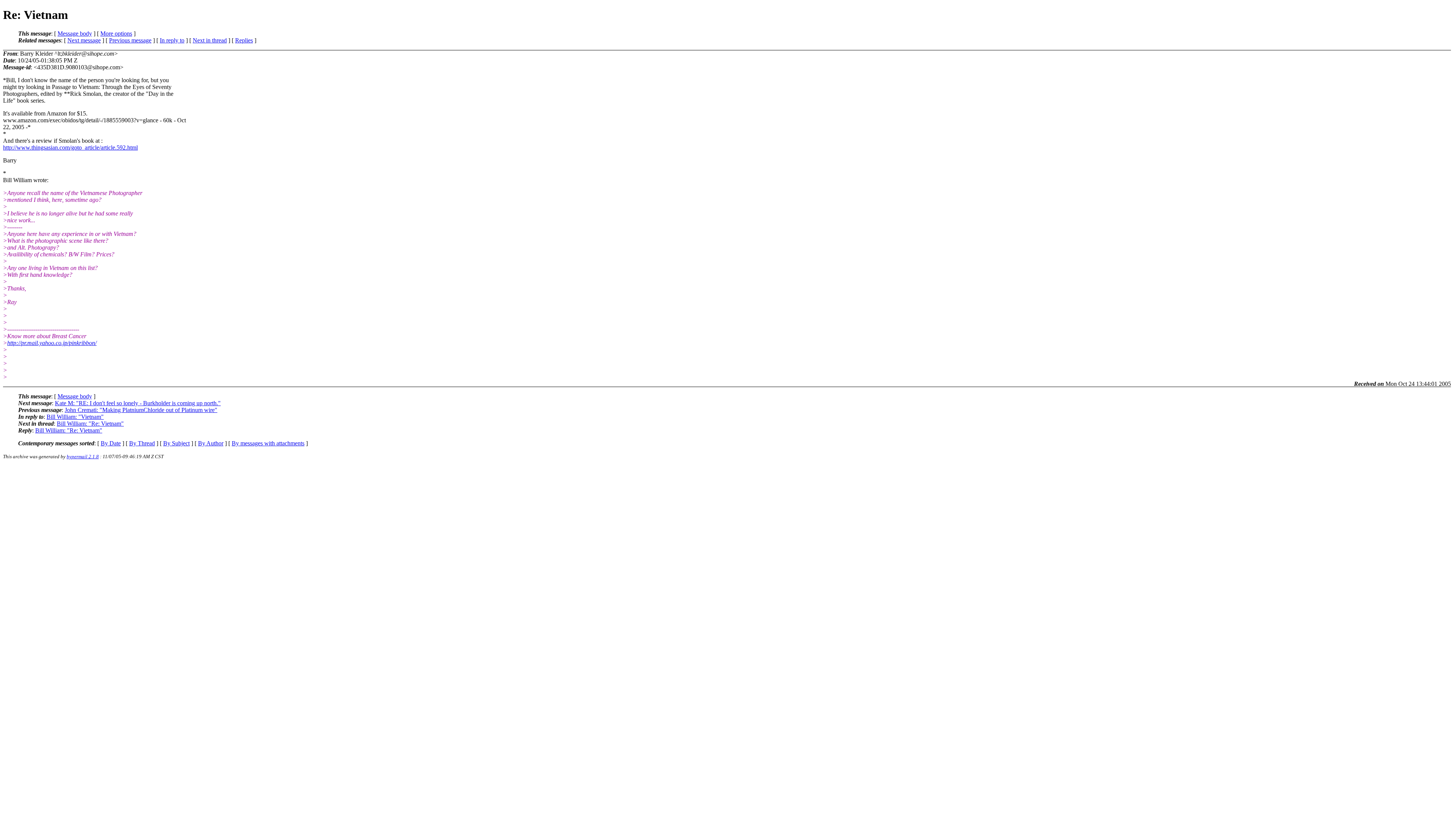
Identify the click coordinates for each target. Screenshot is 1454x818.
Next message (84, 40)
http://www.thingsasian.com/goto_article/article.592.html (70, 147)
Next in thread (210, 40)
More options (116, 33)
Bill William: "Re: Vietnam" (90, 423)
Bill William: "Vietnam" (75, 417)
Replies (244, 40)
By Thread (142, 443)
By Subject (176, 443)
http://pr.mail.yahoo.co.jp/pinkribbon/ (52, 343)
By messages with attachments (268, 443)
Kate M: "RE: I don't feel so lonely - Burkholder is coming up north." (138, 403)
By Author (210, 443)
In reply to (172, 40)
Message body (75, 33)
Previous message (130, 40)
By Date (111, 443)
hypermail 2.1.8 (83, 456)
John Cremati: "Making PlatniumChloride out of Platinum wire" (141, 410)
